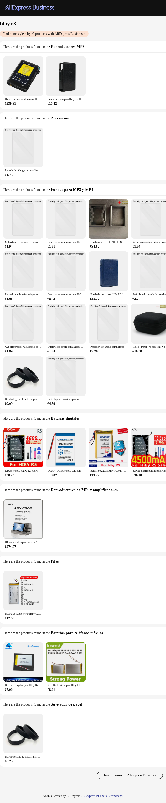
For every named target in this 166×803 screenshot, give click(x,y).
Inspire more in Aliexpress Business (130, 775)
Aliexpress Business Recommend (103, 796)
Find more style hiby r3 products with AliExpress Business (43, 34)
